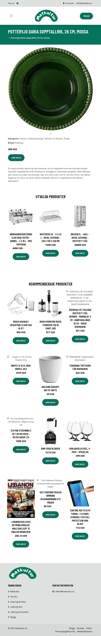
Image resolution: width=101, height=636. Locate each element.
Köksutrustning (35, 138)
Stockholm (70, 3)
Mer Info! (16, 157)
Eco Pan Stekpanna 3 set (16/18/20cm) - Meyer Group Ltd (21, 434)
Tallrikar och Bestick (53, 138)
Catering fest (16, 607)
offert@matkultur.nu (84, 3)
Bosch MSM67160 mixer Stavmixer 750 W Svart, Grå (50, 325)
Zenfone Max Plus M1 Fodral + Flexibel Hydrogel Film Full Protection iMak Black (80, 517)
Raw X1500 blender (50, 448)
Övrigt (66, 138)
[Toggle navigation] (11, 15)
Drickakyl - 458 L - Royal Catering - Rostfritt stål (80, 237)
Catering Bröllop (18, 601)
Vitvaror (23, 138)
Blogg (13, 617)
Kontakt (80, 628)
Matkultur (15, 591)
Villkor (89, 628)
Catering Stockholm (19, 612)
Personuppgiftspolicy (65, 631)
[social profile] (17, 3)
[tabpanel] (50, 89)
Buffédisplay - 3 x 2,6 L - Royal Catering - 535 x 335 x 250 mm (50, 237)
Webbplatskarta (84, 631)
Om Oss (13, 596)
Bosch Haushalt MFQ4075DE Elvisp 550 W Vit (21, 325)
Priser (86, 16)
